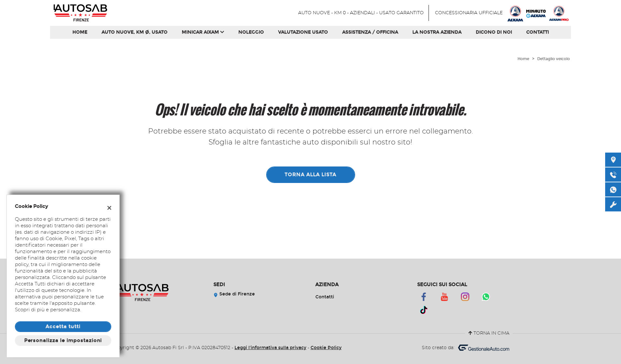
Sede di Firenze (236, 294)
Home (79, 32)
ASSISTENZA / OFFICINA (370, 32)
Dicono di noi (494, 32)
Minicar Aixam (201, 32)
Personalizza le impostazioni (63, 340)
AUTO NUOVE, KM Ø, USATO (135, 32)
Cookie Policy (326, 347)
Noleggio (251, 32)
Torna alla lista (310, 174)
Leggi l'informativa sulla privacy (270, 347)
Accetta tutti (63, 326)
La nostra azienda (437, 32)
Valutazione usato (303, 32)
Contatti (537, 32)
